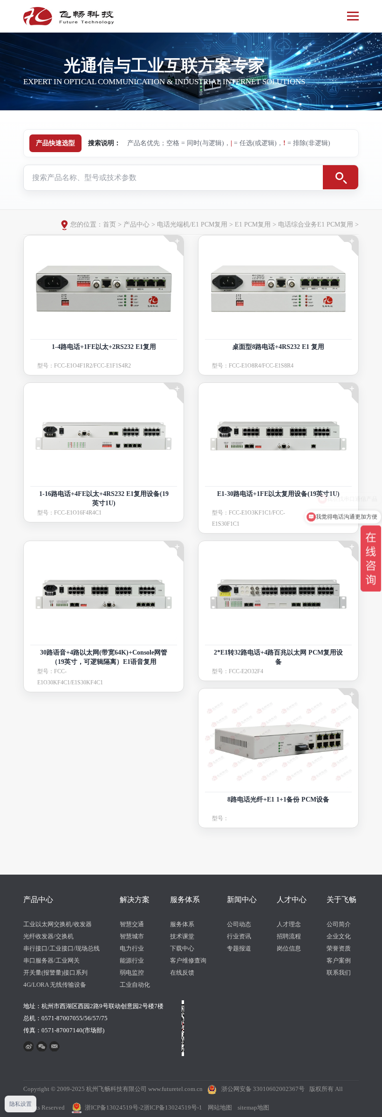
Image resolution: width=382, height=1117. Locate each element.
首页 (109, 224)
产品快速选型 (55, 143)
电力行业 (132, 948)
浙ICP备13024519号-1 (172, 1107)
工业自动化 (135, 984)
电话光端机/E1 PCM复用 (192, 224)
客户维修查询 (188, 960)
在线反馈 (182, 972)
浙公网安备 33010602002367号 (263, 1088)
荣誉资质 (339, 948)
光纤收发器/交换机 (48, 936)
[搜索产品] (340, 177)
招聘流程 (289, 936)
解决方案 (135, 899)
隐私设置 (20, 1104)
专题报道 (239, 948)
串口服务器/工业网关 (51, 960)
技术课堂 (182, 936)
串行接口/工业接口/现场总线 (61, 948)
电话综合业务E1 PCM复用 (315, 224)
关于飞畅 (341, 899)
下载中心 (182, 948)
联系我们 (339, 972)
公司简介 (339, 924)
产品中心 (136, 224)
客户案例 (339, 960)
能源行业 (132, 960)
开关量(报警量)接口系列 (55, 972)
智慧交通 (132, 924)
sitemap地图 (253, 1107)
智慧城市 (132, 936)
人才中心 (292, 899)
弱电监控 (132, 972)
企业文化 (339, 936)
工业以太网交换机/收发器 (57, 924)
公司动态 (239, 924)
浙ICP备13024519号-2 (114, 1107)
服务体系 (185, 899)
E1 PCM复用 (253, 224)
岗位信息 (289, 948)
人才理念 (289, 924)
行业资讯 (239, 936)
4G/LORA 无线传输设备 (54, 984)
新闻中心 (242, 899)
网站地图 (220, 1107)
